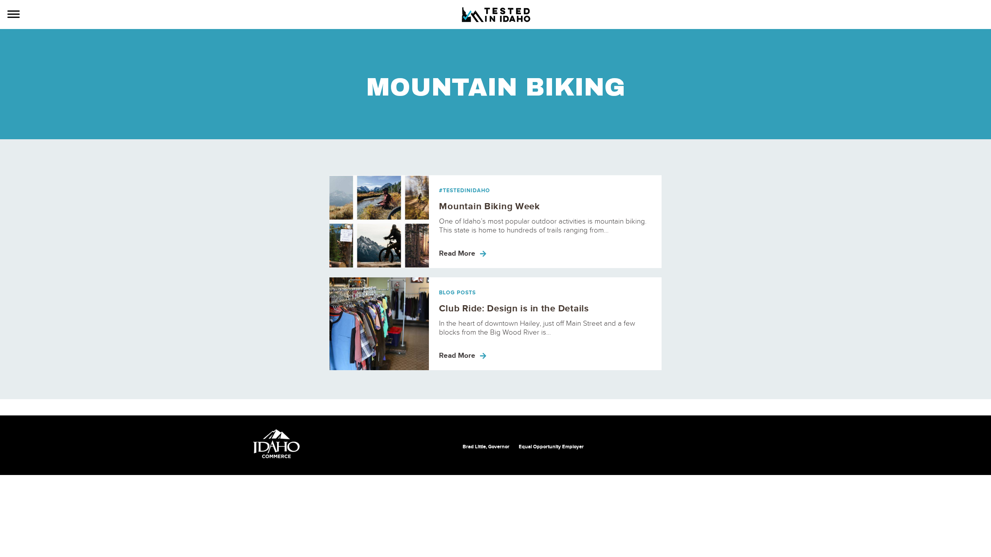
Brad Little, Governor (486, 447)
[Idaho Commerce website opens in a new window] (276, 444)
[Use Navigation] (13, 15)
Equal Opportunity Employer (551, 447)
